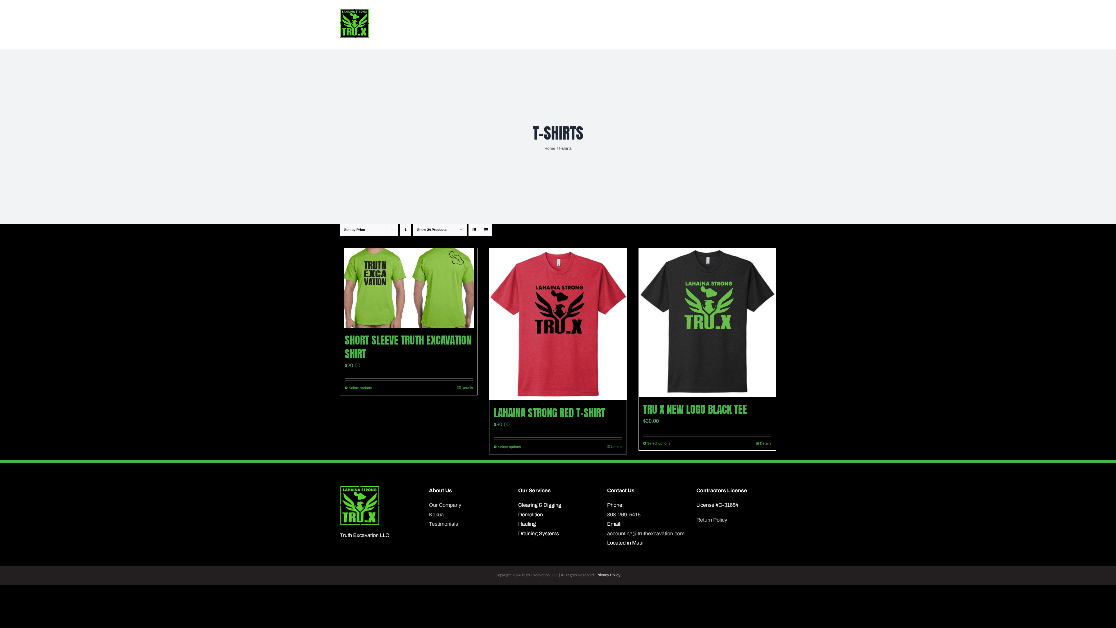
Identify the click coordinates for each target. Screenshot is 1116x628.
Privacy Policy (608, 575)
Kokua (436, 515)
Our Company (445, 505)
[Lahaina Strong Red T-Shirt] (557, 324)
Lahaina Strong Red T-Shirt (549, 413)
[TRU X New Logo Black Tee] (707, 322)
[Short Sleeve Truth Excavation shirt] (408, 288)
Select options (360, 388)
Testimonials (443, 524)
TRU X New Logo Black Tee (695, 409)
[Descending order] (405, 230)
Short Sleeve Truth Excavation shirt (408, 347)
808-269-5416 (624, 515)
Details (467, 388)
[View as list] (485, 230)
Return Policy (711, 520)
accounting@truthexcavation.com (645, 533)
